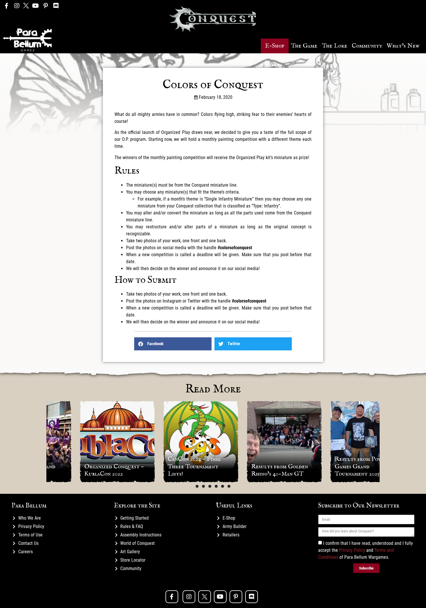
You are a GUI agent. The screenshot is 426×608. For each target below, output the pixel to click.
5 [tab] (222, 486)
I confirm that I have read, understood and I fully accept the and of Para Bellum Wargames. (365, 550)
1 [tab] (197, 486)
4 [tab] (216, 486)
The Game (304, 46)
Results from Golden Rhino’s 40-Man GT (250, 470)
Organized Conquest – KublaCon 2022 (84, 470)
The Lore (334, 46)
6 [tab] (228, 486)
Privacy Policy (352, 550)
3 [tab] (209, 486)
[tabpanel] (88, 441)
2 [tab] (203, 486)
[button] (275, 46)
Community (367, 46)
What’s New (403, 46)
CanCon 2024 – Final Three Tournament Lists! (165, 466)
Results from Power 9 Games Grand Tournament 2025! (334, 466)
